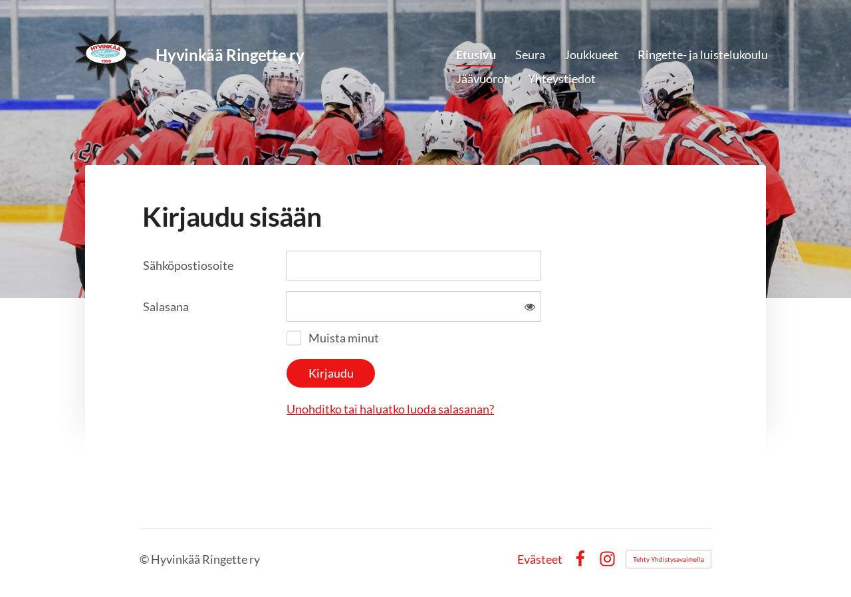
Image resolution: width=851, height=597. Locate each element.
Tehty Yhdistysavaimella (668, 559)
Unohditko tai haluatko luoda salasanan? (390, 409)
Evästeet (539, 559)
